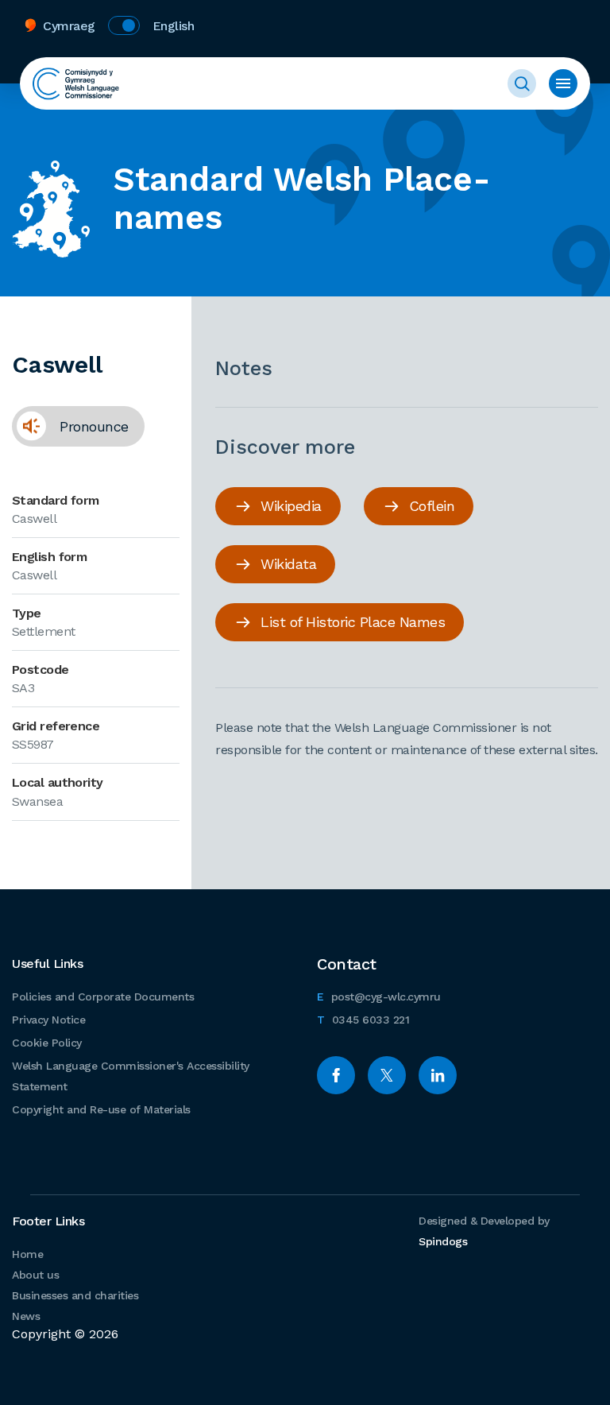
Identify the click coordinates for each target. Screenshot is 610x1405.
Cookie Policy (47, 1042)
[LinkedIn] (438, 1075)
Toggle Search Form (522, 83)
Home (27, 1254)
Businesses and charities (75, 1295)
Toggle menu (563, 83)
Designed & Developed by (484, 1231)
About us (35, 1274)
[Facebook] (336, 1075)
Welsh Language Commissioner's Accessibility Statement (130, 1076)
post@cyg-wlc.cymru (379, 996)
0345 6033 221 (363, 1019)
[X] (387, 1075)
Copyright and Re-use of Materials (101, 1109)
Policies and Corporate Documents (103, 996)
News (26, 1316)
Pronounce (70, 426)
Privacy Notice (48, 1019)
